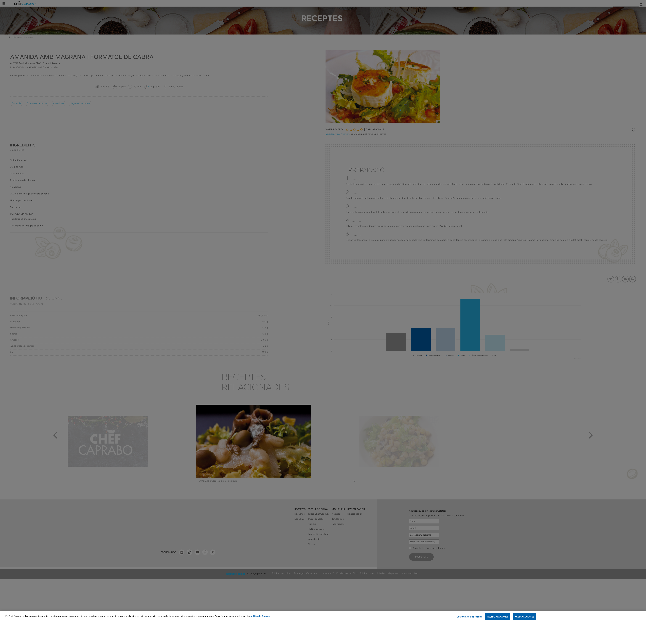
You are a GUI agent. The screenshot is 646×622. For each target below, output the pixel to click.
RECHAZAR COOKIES (497, 616)
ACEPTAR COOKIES (524, 616)
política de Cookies (260, 616)
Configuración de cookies (469, 616)
